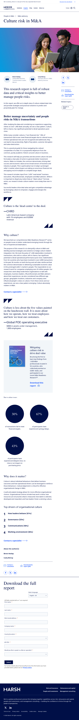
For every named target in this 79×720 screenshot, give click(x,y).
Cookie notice (32, 711)
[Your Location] (71, 8)
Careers (36, 8)
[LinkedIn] (10, 707)
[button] (75, 2)
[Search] (74, 8)
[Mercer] (9, 7)
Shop (30, 8)
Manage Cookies (42, 711)
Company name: (9, 626)
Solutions (19, 8)
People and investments (50, 691)
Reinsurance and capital (67, 688)
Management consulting (67, 691)
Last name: (7, 610)
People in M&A (9, 16)
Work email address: (10, 618)
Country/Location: (9, 634)
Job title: (6, 642)
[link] (5, 572)
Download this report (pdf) (28, 565)
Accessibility (24, 711)
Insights (26, 8)
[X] (5, 707)
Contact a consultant (10, 565)
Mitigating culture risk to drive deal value (38, 350)
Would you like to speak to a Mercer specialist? (18, 650)
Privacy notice (27, 667)
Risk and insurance (52, 688)
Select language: (33, 592)
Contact (67, 8)
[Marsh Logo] (12, 690)
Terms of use (7, 711)
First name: (7, 602)
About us (41, 8)
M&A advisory (23, 16)
